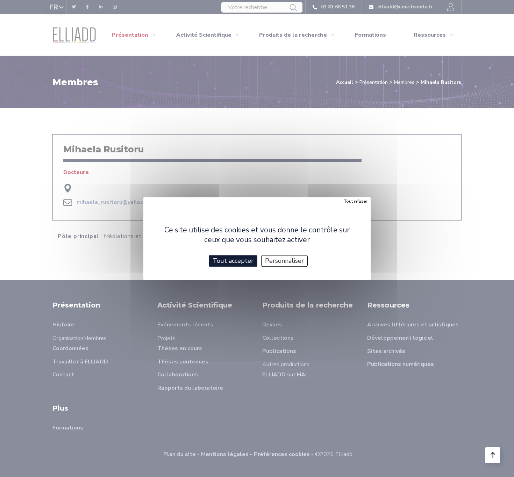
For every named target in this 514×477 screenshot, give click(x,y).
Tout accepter (233, 260)
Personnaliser (284, 260)
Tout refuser (355, 201)
